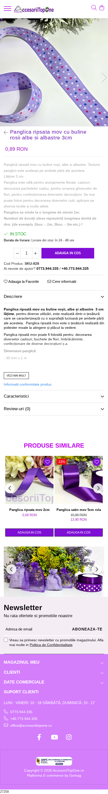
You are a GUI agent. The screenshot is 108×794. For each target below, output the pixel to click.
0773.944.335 (20, 712)
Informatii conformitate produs (27, 384)
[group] (54, 72)
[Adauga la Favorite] (47, 462)
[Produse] (8, 10)
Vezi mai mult (16, 375)
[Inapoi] (4, 132)
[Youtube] (54, 737)
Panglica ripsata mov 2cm (29, 510)
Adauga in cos (68, 253)
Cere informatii (63, 281)
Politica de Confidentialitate (51, 645)
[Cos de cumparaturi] (101, 8)
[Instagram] (69, 737)
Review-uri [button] (17, 408)
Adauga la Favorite (23, 281)
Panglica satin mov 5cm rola (79, 510)
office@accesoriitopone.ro (30, 725)
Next (104, 77)
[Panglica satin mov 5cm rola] (79, 480)
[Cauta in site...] (94, 8)
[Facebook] (39, 737)
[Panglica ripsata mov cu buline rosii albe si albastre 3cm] (54, 72)
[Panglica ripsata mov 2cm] (29, 480)
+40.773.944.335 (23, 719)
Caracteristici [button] (16, 396)
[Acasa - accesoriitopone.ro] (34, 9)
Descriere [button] (13, 296)
